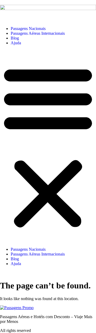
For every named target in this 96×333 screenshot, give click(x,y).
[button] (48, 146)
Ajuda (16, 43)
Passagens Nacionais (28, 28)
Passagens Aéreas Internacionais (38, 33)
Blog (15, 38)
